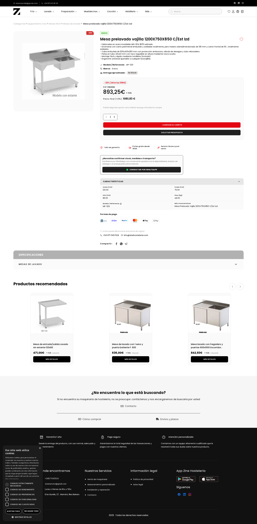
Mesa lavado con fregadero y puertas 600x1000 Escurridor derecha (207, 347)
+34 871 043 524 (111, 235)
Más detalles (52, 359)
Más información (12, 479)
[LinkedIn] (184, 494)
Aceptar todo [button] (13, 511)
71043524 (54, 478)
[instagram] (243, 3)
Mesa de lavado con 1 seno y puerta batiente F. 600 (127, 346)
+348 (47, 478)
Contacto (92, 495)
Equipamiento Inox (37, 23)
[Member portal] (233, 11)
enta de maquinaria (98, 479)
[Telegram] (126, 243)
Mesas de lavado (71, 23)
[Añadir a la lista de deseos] (241, 39)
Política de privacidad (143, 479)
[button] (229, 11)
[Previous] (232, 286)
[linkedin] (239, 3)
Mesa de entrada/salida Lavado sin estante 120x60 (50, 346)
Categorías (19, 23)
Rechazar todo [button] (31, 511)
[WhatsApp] (121, 243)
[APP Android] (185, 477)
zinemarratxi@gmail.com (55, 484)
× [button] (40, 448)
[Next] (240, 286)
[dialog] (23, 483)
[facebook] (235, 3)
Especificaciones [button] (31, 255)
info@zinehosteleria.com (136, 235)
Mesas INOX (55, 23)
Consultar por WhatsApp (143, 169)
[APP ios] (208, 477)
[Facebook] (116, 243)
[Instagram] (190, 494)
